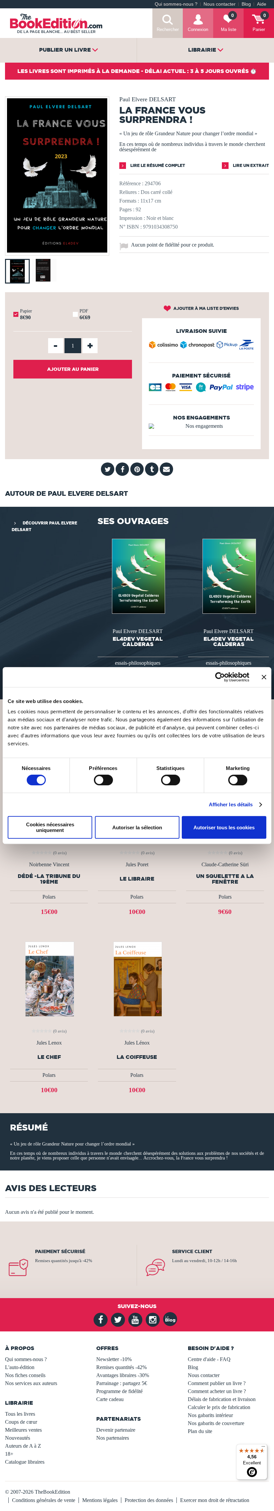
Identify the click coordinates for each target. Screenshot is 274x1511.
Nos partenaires (112, 1438)
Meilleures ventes (23, 1430)
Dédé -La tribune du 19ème (49, 879)
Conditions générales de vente (43, 1500)
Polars (48, 897)
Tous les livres (20, 1414)
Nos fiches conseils (25, 1375)
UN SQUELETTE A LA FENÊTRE (225, 879)
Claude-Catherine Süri (225, 864)
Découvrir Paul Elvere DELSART (44, 526)
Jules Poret (137, 864)
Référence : (131, 183)
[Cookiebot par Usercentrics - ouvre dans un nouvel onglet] (220, 677)
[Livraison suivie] (201, 346)
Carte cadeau (110, 1399)
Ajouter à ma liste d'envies (205, 308)
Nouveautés (17, 1438)
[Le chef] (49, 979)
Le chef (49, 1057)
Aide (261, 4)
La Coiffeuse (137, 1057)
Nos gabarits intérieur (210, 1415)
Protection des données (149, 1500)
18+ (9, 1454)
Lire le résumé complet (157, 165)
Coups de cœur (21, 1422)
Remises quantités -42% (121, 1367)
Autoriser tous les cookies (224, 827)
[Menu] (263, 1448)
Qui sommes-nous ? (176, 4)
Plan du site (200, 1431)
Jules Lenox (49, 1043)
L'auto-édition (19, 1367)
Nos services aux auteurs (31, 1383)
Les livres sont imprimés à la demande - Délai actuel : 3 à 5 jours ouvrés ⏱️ (137, 71)
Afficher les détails (231, 804)
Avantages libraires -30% (122, 1375)
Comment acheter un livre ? (217, 1391)
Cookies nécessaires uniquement (50, 827)
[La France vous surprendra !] (57, 251)
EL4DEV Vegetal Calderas (138, 641)
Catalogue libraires (24, 1462)
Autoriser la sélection (137, 827)
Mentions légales (100, 1500)
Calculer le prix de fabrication (219, 1407)
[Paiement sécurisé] (201, 389)
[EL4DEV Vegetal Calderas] (138, 576)
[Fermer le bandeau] (264, 677)
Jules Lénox (137, 1043)
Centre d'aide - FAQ (209, 1359)
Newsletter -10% (114, 1359)
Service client (192, 1251)
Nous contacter (219, 4)
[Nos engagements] (201, 426)
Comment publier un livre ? (217, 1383)
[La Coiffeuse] (137, 979)
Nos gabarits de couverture (216, 1423)
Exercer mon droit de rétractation (214, 1500)
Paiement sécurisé (60, 1251)
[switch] (103, 780)
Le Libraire (137, 879)
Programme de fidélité (119, 1391)
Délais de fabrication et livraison (222, 1399)
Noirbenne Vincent (49, 864)
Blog (246, 4)
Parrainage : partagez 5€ (121, 1383)
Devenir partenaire (115, 1430)
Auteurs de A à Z (23, 1446)
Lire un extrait (250, 165)
